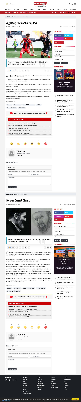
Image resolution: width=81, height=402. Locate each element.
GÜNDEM (32, 10)
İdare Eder (58, 54)
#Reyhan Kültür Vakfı (41, 288)
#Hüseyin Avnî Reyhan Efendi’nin (13, 291)
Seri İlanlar (39, 389)
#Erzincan (9, 104)
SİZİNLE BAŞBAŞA (27, 393)
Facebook (58, 35)
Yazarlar (38, 377)
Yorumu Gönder (12, 187)
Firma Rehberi (40, 387)
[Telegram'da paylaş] (26, 70)
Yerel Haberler (40, 383)
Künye (65, 377)
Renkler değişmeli (60, 59)
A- (50, 70)
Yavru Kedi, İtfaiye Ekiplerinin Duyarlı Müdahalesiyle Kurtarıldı (23, 125)
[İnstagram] (6, 380)
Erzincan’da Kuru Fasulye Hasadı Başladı (18, 128)
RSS (57, 42)
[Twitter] (70, 12)
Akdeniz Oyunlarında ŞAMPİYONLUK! (64, 83)
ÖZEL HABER (73, 10)
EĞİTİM (65, 10)
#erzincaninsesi (17, 104)
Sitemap (65, 383)
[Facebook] (68, 12)
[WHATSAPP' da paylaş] (23, 70)
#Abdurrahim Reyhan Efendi (28, 288)
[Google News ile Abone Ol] (11, 70)
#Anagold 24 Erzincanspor (28, 104)
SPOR (38, 10)
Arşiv (65, 387)
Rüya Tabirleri (53, 383)
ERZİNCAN (24, 10)
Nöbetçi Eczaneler (41, 385)
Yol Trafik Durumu (54, 387)
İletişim (65, 389)
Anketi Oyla (57, 63)
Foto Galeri (39, 379)
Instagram (58, 38)
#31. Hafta (38, 104)
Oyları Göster (64, 63)
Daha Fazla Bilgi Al (6, 400)
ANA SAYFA (8, 16)
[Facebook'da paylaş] (17, 70)
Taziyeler (52, 385)
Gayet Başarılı (59, 51)
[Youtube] (74, 12)
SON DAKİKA (8, 10)
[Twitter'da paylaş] (20, 70)
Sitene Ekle (66, 385)
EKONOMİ (52, 10)
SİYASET (45, 10)
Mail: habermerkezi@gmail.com (23, 153)
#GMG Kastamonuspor (11, 107)
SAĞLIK (58, 10)
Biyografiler (52, 379)
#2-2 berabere (22, 107)
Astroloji (52, 381)
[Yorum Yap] (45, 70)
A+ (48, 70)
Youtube (68, 38)
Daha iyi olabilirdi (60, 56)
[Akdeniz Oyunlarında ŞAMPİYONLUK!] (64, 74)
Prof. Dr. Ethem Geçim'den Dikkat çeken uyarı (19, 130)
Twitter (67, 35)
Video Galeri (39, 381)
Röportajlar (52, 377)
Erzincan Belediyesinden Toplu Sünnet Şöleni (19, 133)
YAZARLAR (16, 10)
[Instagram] (72, 12)
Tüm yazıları (19, 155)
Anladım (75, 399)
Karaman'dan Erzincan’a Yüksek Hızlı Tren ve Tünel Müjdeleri (23, 123)
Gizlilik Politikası (67, 379)
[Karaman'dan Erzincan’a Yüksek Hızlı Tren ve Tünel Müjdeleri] (64, 252)
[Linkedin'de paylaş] (29, 70)
